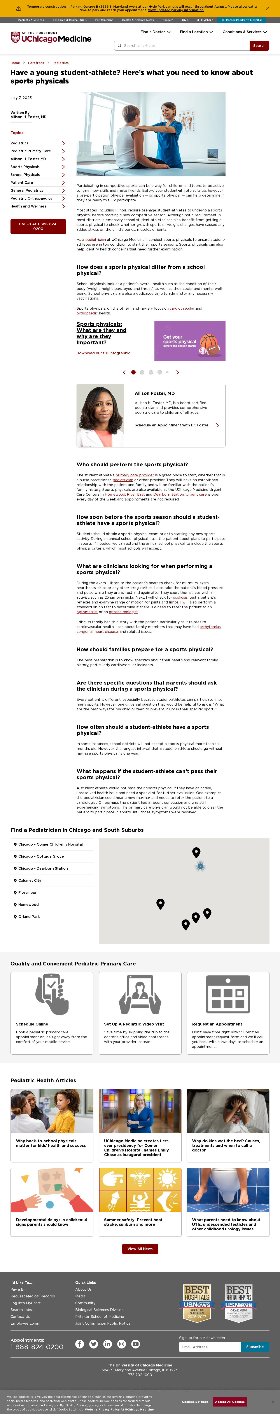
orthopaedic (87, 313)
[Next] (175, 372)
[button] (200, 866)
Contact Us (20, 1317)
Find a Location (194, 32)
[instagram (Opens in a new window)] (121, 1343)
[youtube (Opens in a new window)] (135, 1343)
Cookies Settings (195, 1401)
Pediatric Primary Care (30, 151)
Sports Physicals (25, 167)
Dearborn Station (168, 494)
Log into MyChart (25, 1303)
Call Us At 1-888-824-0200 (38, 226)
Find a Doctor (153, 32)
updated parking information (180, 10)
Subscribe (255, 1347)
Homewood (115, 494)
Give (185, 20)
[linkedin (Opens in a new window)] (107, 1343)
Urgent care (196, 494)
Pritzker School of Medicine (99, 1317)
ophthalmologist (123, 612)
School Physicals (25, 175)
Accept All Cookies (229, 1401)
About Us (83, 1289)
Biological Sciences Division (99, 1310)
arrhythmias (210, 627)
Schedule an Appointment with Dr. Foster (171, 425)
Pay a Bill (18, 1289)
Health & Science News (138, 20)
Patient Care (21, 183)
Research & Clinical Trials (70, 20)
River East (136, 494)
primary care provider (135, 475)
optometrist (87, 612)
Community (85, 1303)
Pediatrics (19, 143)
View (152, 10)
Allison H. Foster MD (28, 159)
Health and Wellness (28, 206)
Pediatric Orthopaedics (31, 198)
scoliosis (180, 597)
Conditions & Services (242, 32)
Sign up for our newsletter (202, 1338)
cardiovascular (182, 308)
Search (259, 46)
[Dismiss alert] (268, 8)
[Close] (273, 1402)
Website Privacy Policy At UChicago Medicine (119, 1409)
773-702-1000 (140, 1375)
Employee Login (24, 1323)
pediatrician (95, 240)
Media (80, 1296)
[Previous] (126, 372)
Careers (168, 20)
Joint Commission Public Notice (103, 1323)
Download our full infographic (103, 353)
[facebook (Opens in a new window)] (79, 1343)
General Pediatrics (26, 190)
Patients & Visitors (31, 20)
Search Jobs (21, 1310)
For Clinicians (104, 20)
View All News (140, 1249)
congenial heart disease (97, 632)
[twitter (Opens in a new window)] (93, 1343)
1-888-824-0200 (36, 1343)
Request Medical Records (32, 1296)
